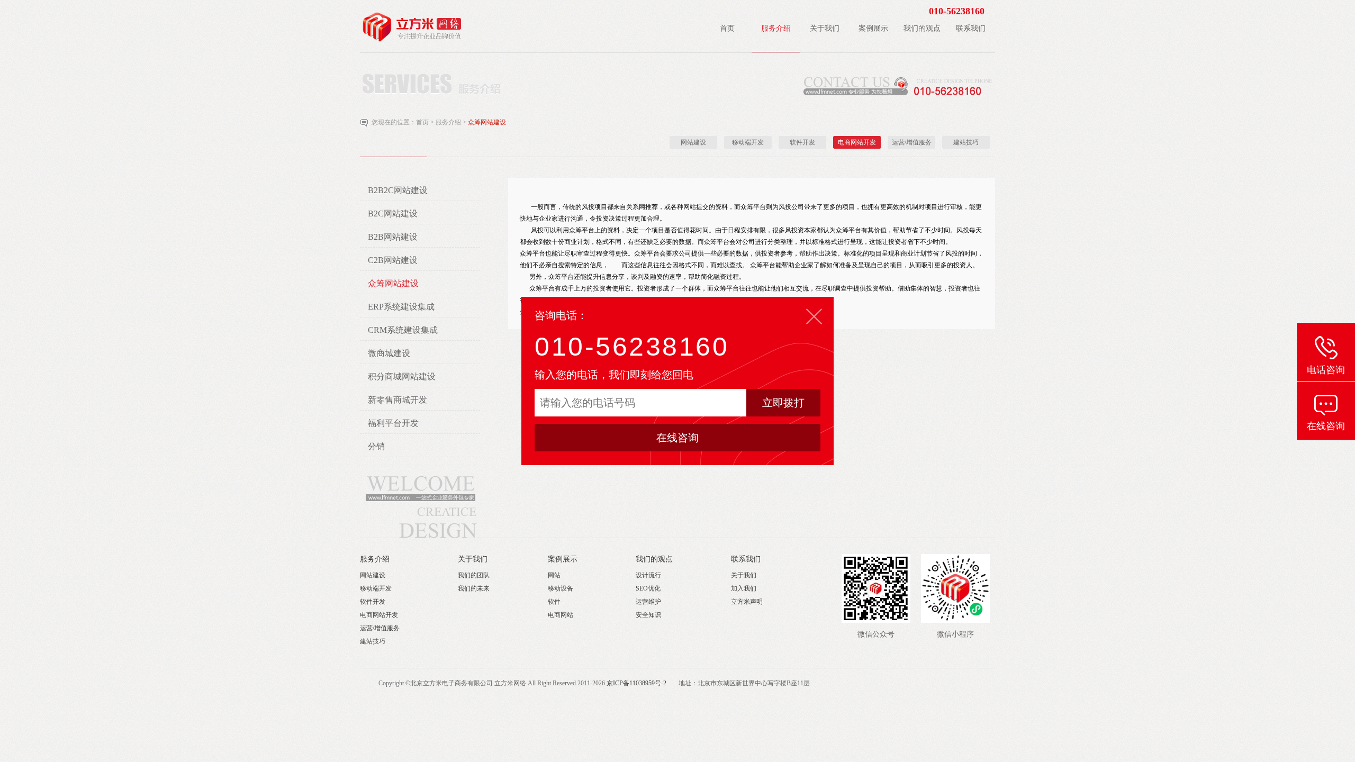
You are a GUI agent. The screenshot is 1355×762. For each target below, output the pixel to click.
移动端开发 (748, 142)
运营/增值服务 (912, 142)
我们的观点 (654, 559)
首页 (422, 122)
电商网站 (560, 615)
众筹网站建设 (487, 122)
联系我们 (746, 559)
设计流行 (648, 575)
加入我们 (743, 588)
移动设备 (560, 588)
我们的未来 (474, 588)
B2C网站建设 (393, 213)
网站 (554, 575)
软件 (554, 601)
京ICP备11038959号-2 (636, 683)
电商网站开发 (857, 142)
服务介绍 (449, 122)
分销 (376, 446)
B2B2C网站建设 (398, 190)
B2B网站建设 (393, 236)
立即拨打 (783, 403)
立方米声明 (747, 601)
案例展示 (562, 559)
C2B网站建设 (393, 260)
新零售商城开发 (397, 399)
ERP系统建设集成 (401, 306)
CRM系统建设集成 (403, 329)
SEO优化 (648, 588)
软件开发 (802, 142)
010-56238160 (632, 346)
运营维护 (648, 601)
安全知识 (648, 615)
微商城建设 (389, 353)
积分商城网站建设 (402, 376)
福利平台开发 (393, 423)
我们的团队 (474, 575)
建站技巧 (966, 142)
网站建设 (693, 142)
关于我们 (472, 559)
